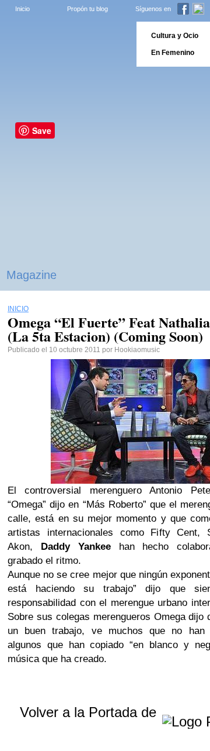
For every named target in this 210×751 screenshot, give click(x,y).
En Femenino (172, 53)
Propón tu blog (87, 8)
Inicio (22, 8)
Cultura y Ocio (174, 36)
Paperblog (64, 44)
